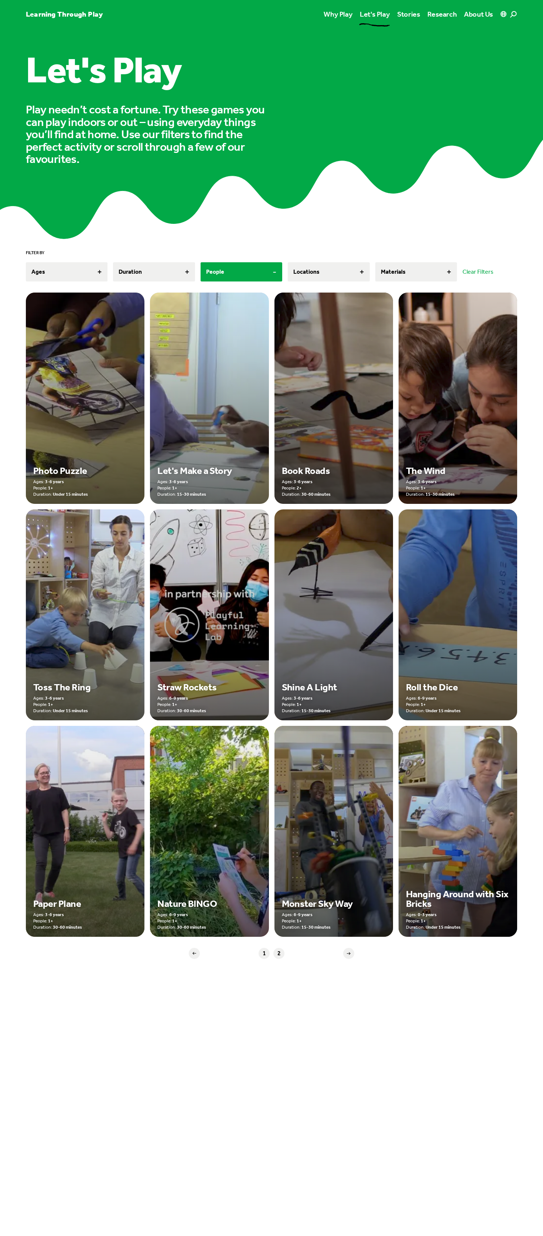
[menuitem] (375, 14)
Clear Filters (478, 271)
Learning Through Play (64, 14)
